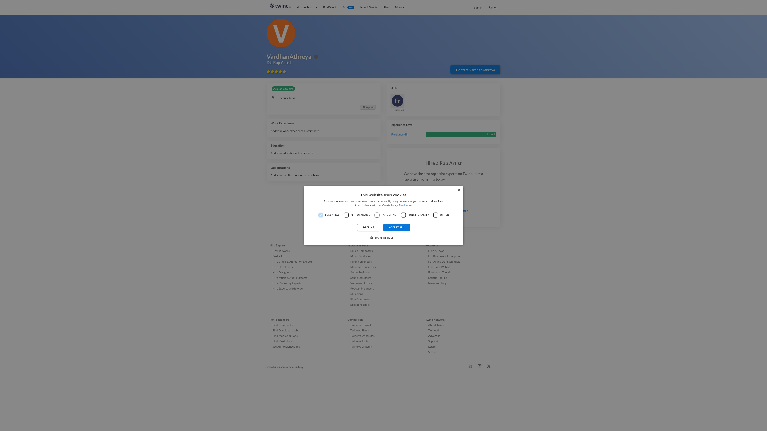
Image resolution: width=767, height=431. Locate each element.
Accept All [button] (396, 227)
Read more (405, 205)
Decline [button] (368, 227)
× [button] (458, 190)
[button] (383, 237)
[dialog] (383, 215)
